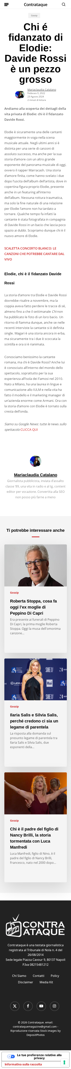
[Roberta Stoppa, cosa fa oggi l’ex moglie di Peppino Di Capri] (35, 598)
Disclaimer (25, 982)
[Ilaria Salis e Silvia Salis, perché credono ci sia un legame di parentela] (35, 713)
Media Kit (46, 982)
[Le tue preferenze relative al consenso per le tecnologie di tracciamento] (64, 1062)
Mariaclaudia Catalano (41, 89)
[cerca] (62, 4)
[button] (6, 4)
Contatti (38, 976)
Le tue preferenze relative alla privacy (39, 1056)
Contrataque (35, 4)
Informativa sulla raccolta (23, 1064)
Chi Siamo (19, 976)
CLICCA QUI (29, 429)
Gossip (34, 15)
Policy (55, 976)
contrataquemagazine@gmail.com (35, 1026)
